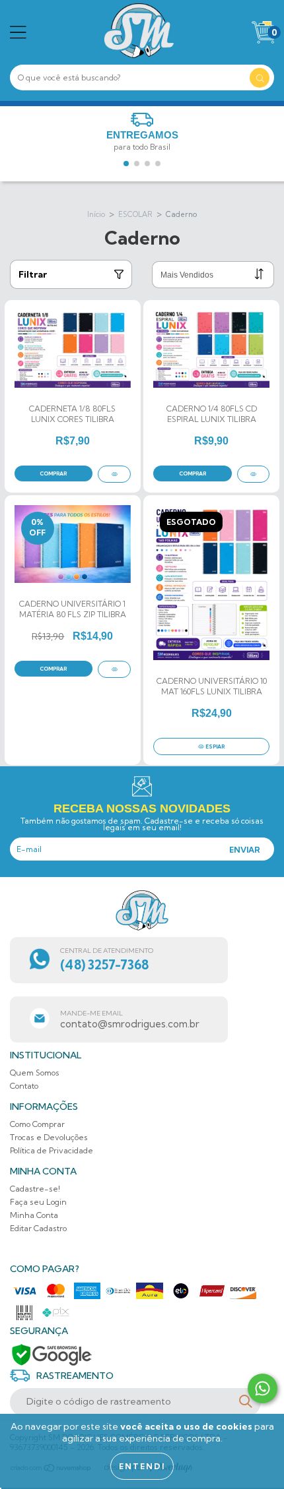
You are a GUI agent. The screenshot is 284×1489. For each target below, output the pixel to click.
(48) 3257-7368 (104, 965)
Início (96, 214)
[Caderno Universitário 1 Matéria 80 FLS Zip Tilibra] (114, 669)
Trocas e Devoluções (49, 1137)
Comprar (53, 473)
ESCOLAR (135, 214)
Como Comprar (37, 1124)
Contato (24, 1086)
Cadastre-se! (35, 1189)
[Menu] (18, 32)
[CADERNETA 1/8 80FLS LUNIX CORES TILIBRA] (114, 474)
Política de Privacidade (51, 1150)
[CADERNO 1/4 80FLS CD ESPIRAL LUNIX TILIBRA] (253, 474)
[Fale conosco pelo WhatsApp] (262, 1388)
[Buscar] (259, 78)
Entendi (142, 1466)
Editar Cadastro (38, 1228)
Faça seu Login (38, 1202)
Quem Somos (34, 1073)
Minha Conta (34, 1215)
